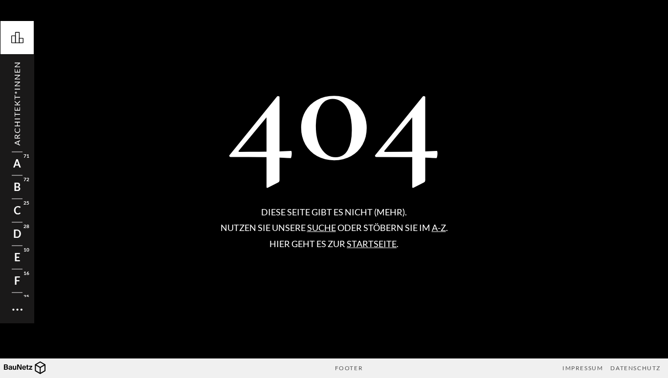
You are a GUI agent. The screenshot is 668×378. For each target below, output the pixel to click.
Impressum (582, 368)
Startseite (372, 243)
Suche (321, 227)
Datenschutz (635, 368)
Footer (349, 368)
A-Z (439, 227)
